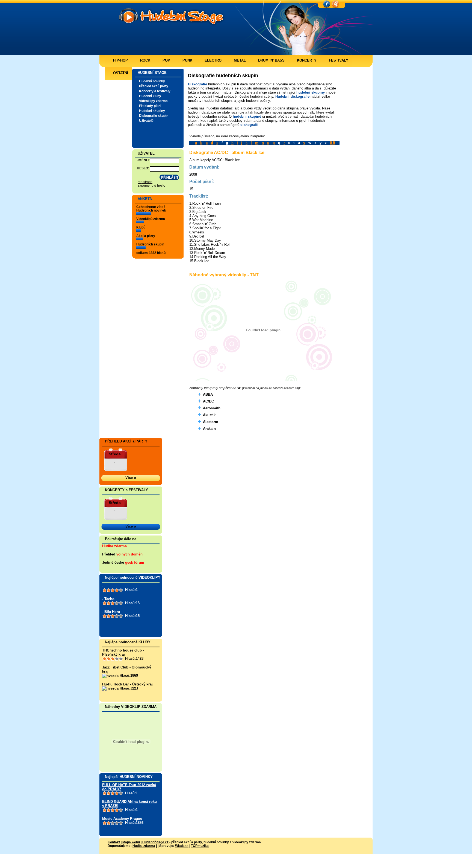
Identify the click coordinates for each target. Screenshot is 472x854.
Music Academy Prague (122, 819)
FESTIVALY (338, 60)
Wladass (181, 845)
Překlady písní (150, 106)
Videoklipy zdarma (153, 101)
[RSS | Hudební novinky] (335, 4)
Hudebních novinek (151, 210)
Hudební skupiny (152, 110)
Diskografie (243, 92)
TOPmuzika (200, 845)
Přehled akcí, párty (153, 86)
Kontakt (114, 842)
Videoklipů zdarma (150, 219)
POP (166, 60)
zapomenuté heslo (151, 185)
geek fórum (134, 562)
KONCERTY (307, 60)
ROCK (145, 60)
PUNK (187, 60)
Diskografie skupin (153, 115)
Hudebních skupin (150, 244)
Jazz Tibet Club (115, 667)
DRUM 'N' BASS (271, 60)
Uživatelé (146, 120)
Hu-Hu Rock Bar (115, 684)
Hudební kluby (150, 96)
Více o (130, 478)
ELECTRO (213, 60)
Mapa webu (131, 842)
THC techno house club (122, 650)
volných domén (129, 554)
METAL (240, 60)
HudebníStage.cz (155, 842)
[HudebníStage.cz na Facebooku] (326, 4)
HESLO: (143, 168)
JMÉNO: (143, 160)
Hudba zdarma (114, 546)
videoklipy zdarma (241, 120)
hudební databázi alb (222, 108)
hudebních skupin (222, 84)
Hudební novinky (152, 81)
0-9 (332, 143)
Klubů (140, 227)
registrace (145, 182)
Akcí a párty (145, 236)
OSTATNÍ (120, 73)
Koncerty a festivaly (154, 91)
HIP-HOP (120, 60)
